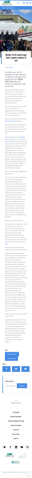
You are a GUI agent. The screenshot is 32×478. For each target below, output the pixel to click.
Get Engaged (16, 412)
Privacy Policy (25, 472)
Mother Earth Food (11, 121)
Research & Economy (16, 425)
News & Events (9, 8)
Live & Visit (16, 430)
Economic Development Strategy (16, 421)
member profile (11, 358)
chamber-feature (11, 354)
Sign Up (22, 386)
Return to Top (16, 403)
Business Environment (16, 417)
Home (3, 8)
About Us (16, 438)
